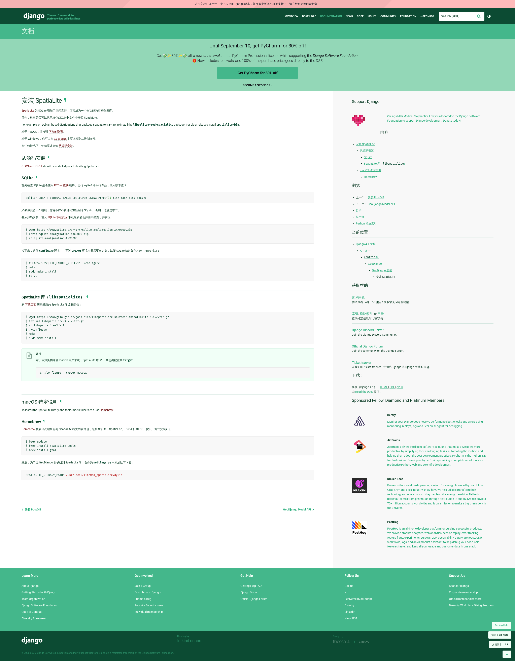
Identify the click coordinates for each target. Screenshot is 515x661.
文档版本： (500, 644)
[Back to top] (507, 654)
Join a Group (143, 585)
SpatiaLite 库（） (385, 163)
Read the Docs (364, 391)
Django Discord (249, 592)
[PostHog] (359, 533)
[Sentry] (359, 426)
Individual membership (149, 611)
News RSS (351, 618)
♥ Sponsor (427, 16)
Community (388, 16)
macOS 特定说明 (370, 170)
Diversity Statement (34, 618)
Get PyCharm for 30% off (257, 73)
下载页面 (30, 304)
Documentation (331, 16)
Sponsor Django (459, 585)
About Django (30, 585)
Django (34, 16)
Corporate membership (463, 592)
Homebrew (106, 410)
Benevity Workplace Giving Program (471, 605)
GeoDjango (375, 263)
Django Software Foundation (40, 605)
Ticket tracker (361, 363)
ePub (400, 387)
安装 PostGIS (32, 509)
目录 (359, 210)
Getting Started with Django (39, 592)
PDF (392, 387)
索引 (355, 314)
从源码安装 (367, 150)
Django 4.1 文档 (366, 244)
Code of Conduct (32, 611)
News (349, 16)
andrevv (368, 641)
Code (360, 16)
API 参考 (365, 250)
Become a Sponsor (256, 85)
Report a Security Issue (149, 605)
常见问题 (358, 297)
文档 (28, 31)
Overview (291, 16)
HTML (384, 387)
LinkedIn (350, 611)
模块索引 (366, 314)
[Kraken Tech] (359, 492)
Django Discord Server (367, 330)
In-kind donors (189, 640)
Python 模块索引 (366, 223)
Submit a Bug (143, 599)
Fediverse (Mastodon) (358, 599)
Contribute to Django (148, 592)
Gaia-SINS (60, 138)
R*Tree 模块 (61, 185)
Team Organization (33, 599)
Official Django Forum (367, 346)
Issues (372, 16)
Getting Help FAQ (251, 585)
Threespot (342, 641)
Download (309, 16)
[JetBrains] (359, 453)
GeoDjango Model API (297, 509)
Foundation (408, 16)
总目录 (360, 216)
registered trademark (123, 653)
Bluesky (349, 605)
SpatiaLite (28, 110)
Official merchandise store (465, 599)
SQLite (368, 157)
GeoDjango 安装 (382, 270)
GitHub (349, 585)
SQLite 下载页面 (57, 217)
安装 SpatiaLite (365, 144)
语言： (499, 634)
